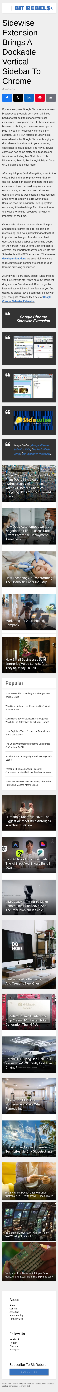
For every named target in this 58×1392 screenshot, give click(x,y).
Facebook (14, 1339)
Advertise (14, 1312)
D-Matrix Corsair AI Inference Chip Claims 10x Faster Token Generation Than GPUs (26, 1020)
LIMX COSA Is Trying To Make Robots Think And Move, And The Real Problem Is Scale (26, 906)
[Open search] (52, 6)
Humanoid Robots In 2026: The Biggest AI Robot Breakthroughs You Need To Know (28, 821)
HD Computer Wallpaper (36, 453)
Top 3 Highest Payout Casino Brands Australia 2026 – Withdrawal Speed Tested (29, 1194)
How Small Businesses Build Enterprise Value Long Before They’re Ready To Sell (26, 664)
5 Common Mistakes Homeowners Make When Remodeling (23, 1104)
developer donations (14, 258)
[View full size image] (33, 347)
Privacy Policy (16, 1315)
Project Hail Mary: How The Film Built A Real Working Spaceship (27, 1234)
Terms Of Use (16, 1319)
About (13, 1305)
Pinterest (14, 1346)
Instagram (15, 1349)
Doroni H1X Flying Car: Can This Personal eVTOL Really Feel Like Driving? (28, 1063)
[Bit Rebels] (31, 10)
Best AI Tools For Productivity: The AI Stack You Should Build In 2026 (28, 863)
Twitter (13, 1343)
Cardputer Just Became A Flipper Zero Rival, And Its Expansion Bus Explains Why (29, 1275)
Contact (14, 1308)
